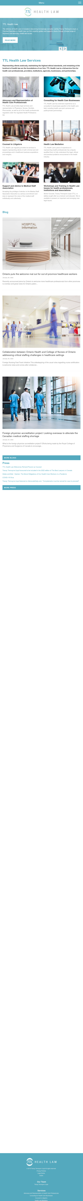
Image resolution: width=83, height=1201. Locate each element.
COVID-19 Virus (8, 477)
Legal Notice (41, 1173)
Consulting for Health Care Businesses (62, 100)
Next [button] (65, 49)
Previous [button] (60, 49)
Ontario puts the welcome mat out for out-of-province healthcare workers (39, 273)
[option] (41, 34)
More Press (10, 487)
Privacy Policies (41, 1171)
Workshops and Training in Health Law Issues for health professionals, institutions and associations (61, 188)
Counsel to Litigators (12, 144)
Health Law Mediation (54, 144)
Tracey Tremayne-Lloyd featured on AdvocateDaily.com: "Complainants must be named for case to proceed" (40, 481)
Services (41, 1190)
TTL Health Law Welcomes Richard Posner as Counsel (22, 467)
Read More (10, 40)
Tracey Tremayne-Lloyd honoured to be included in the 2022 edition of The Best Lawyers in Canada (37, 470)
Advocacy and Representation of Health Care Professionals (17, 101)
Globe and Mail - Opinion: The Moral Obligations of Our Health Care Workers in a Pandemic (34, 474)
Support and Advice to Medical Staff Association (19, 186)
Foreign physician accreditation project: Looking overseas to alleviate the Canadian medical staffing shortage (40, 434)
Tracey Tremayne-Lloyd (41, 1184)
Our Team (41, 1181)
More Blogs (10, 458)
